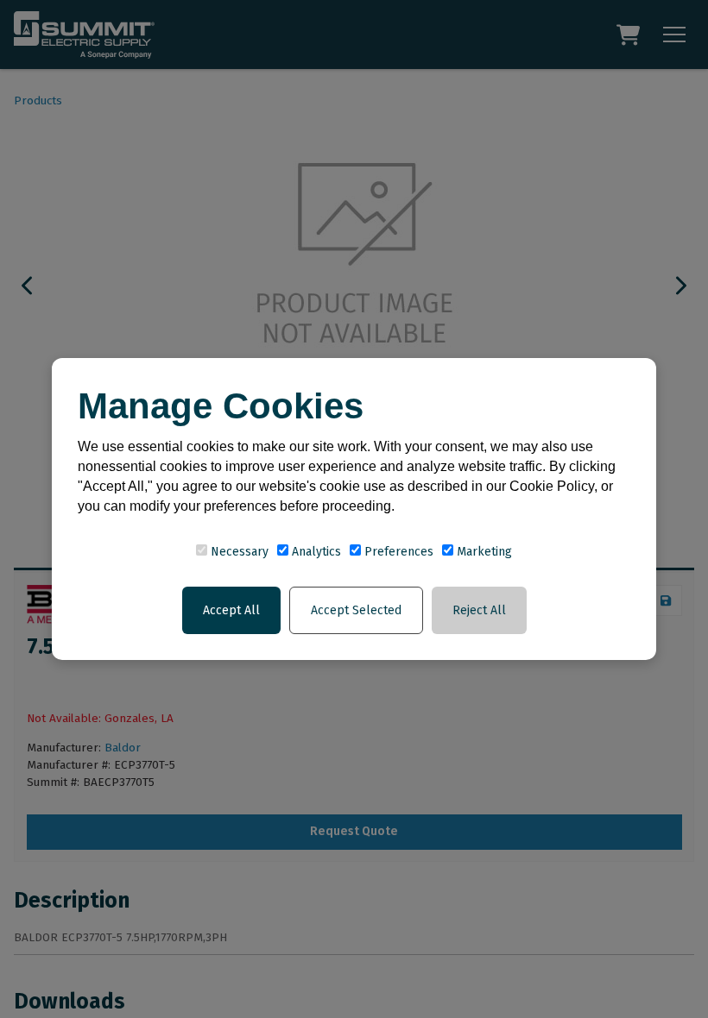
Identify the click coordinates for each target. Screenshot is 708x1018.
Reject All (479, 610)
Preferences (397, 551)
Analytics (314, 551)
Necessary (238, 551)
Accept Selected (356, 610)
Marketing (482, 551)
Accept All (231, 610)
